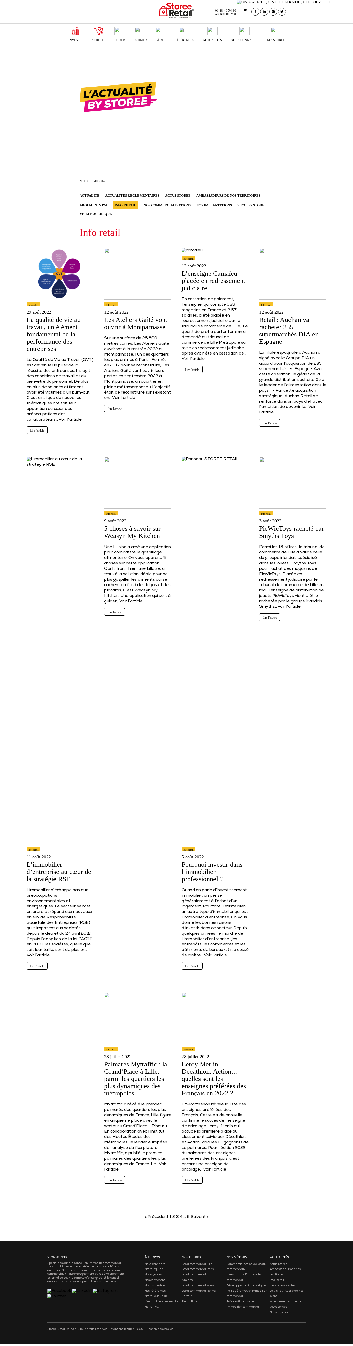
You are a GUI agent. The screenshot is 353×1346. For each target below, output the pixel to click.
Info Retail (277, 1280)
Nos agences (153, 1274)
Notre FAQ (152, 1307)
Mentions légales (122, 1329)
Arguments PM (93, 205)
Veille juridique (96, 214)
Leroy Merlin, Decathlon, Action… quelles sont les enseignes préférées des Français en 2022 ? (214, 1078)
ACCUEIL (85, 181)
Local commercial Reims (199, 1291)
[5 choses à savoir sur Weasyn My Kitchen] (137, 511)
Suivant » (200, 1217)
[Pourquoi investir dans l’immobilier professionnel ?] (215, 847)
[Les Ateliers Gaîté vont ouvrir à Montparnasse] (137, 302)
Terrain (187, 1296)
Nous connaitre (155, 1264)
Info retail (100, 181)
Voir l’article (70, 420)
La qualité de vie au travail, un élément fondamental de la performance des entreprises (54, 334)
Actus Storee (178, 195)
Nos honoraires (155, 1285)
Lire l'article (37, 430)
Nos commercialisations (167, 205)
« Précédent (156, 1217)
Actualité (89, 195)
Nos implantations (214, 205)
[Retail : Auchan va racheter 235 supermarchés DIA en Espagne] (292, 302)
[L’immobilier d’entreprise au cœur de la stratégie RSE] (60, 847)
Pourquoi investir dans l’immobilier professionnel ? (212, 872)
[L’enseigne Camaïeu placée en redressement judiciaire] (192, 256)
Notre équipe (154, 1269)
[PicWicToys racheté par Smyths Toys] (292, 511)
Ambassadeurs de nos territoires (228, 195)
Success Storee (252, 205)
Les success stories (282, 1285)
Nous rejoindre (280, 1312)
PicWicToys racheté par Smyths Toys (291, 532)
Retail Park (189, 1301)
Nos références (155, 1291)
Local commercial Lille (197, 1264)
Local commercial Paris (198, 1269)
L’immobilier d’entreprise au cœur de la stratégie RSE (59, 872)
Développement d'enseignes (246, 1285)
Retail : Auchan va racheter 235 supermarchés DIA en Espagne (289, 330)
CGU (140, 1329)
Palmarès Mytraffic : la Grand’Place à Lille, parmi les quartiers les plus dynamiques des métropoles (135, 1078)
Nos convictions (155, 1280)
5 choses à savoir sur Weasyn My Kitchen (132, 532)
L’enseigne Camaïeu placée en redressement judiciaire (213, 281)
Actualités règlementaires (132, 195)
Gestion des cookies (160, 1329)
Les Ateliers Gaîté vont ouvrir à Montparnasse (135, 323)
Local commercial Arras (198, 1285)
